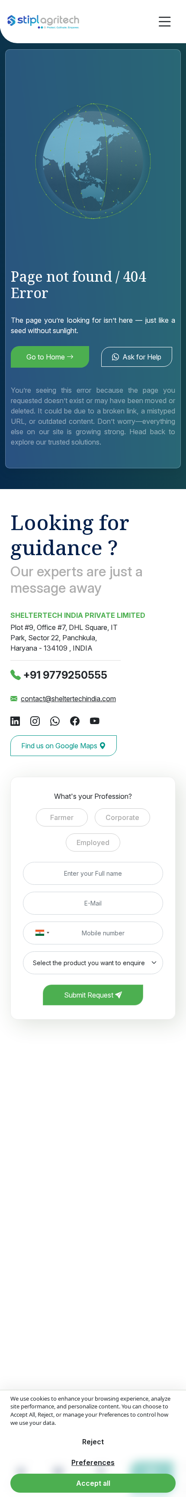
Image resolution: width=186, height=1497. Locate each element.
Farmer (62, 817)
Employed (93, 842)
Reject (93, 1441)
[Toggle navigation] (165, 22)
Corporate (122, 817)
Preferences (93, 1462)
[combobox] (42, 933)
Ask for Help (141, 357)
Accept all (93, 1483)
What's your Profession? (93, 796)
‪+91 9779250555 (65, 675)
